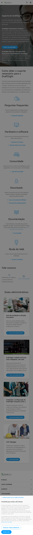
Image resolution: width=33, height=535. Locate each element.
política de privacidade (6, 522)
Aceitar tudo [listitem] (6, 532)
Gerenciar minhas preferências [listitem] (11, 527)
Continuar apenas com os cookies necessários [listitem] (13, 497)
